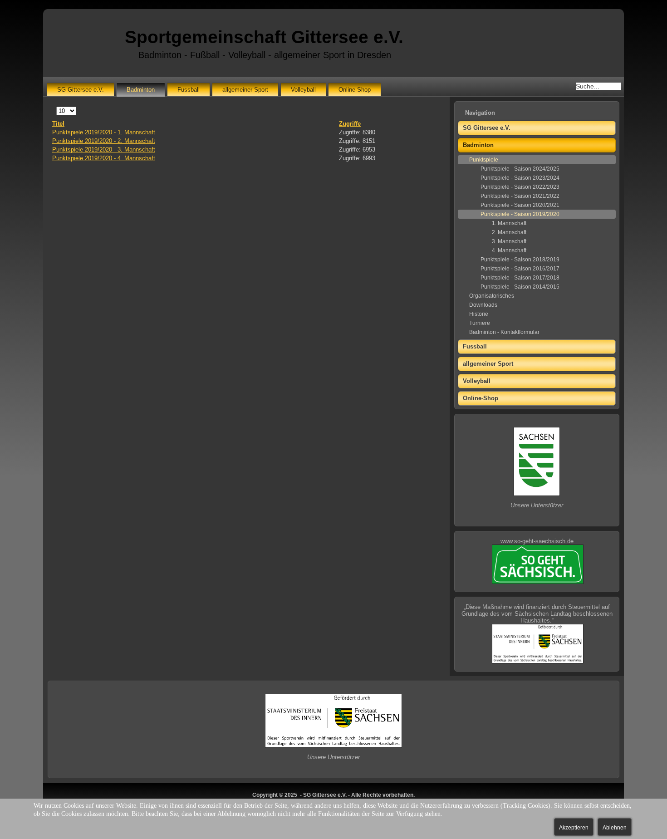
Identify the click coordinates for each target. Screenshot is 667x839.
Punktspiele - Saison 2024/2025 (520, 169)
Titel (58, 123)
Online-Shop (354, 89)
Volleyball (303, 89)
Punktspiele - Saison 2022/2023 (520, 187)
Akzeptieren (574, 827)
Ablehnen (615, 827)
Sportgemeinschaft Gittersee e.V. (264, 37)
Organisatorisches (491, 296)
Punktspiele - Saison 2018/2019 (520, 259)
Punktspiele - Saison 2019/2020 (520, 214)
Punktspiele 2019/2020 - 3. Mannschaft (103, 149)
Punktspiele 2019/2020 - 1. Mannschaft (103, 132)
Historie (478, 314)
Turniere (479, 323)
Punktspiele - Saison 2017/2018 (520, 278)
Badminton (141, 89)
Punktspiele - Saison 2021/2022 (520, 196)
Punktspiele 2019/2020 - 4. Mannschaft (103, 158)
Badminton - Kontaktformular (504, 332)
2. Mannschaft (509, 232)
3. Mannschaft (509, 241)
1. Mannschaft (509, 223)
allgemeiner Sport (245, 89)
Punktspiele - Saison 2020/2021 (520, 205)
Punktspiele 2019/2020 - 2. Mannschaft (103, 140)
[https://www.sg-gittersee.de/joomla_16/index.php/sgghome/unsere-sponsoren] (537, 494)
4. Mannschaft (509, 250)
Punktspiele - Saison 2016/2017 (520, 268)
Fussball (188, 89)
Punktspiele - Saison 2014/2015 (520, 287)
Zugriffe (350, 123)
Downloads (483, 305)
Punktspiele (483, 160)
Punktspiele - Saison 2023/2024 (520, 178)
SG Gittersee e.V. (80, 89)
